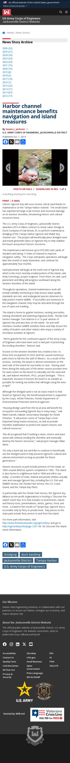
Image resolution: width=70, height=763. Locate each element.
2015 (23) (7, 85)
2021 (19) (7, 65)
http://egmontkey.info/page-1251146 (21, 526)
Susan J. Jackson (15, 129)
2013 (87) (7, 92)
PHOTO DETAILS (23, 189)
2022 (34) (7, 61)
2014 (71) (7, 89)
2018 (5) (6, 75)
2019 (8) (6, 72)
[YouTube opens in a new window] (31, 644)
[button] (15, 5)
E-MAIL (16, 200)
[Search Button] (59, 12)
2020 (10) (7, 68)
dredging (10, 554)
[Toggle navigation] (65, 12)
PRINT (5, 200)
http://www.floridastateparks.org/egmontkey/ (26, 522)
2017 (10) (7, 78)
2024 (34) (7, 55)
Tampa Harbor (46, 560)
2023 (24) (7, 58)
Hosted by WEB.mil (14, 713)
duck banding (30, 554)
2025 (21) (7, 51)
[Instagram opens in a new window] (11, 644)
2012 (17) (7, 95)
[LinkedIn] (17, 644)
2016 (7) (6, 82)
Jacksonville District (18, 560)
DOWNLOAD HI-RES (47, 189)
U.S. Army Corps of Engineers (24, 566)
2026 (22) (7, 48)
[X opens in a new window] (24, 644)
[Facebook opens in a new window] (5, 644)
